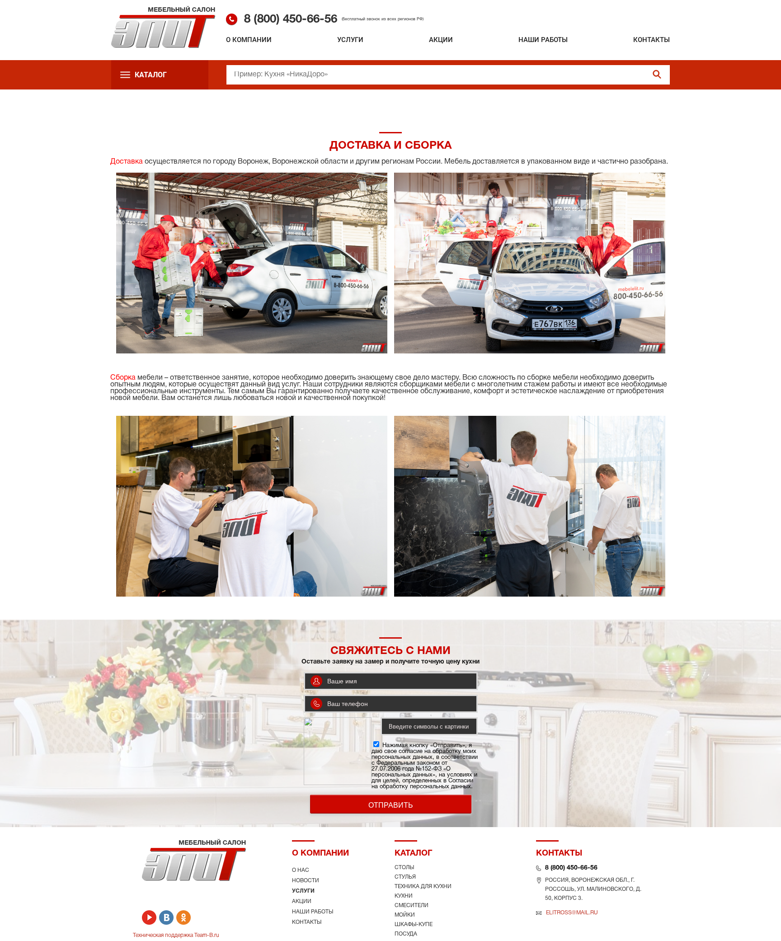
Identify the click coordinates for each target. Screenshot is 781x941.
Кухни (404, 896)
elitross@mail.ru (572, 912)
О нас (300, 870)
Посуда (406, 934)
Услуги (350, 40)
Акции (441, 40)
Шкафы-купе (414, 924)
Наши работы (543, 40)
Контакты (651, 40)
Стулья (405, 877)
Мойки (405, 915)
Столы (404, 867)
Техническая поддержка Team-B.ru (176, 935)
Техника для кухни (423, 886)
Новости (305, 880)
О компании (249, 40)
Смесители (411, 905)
